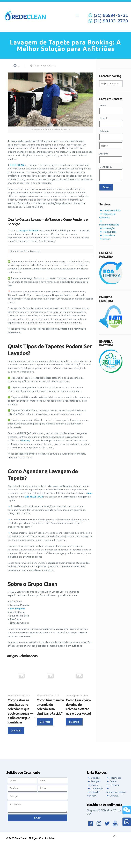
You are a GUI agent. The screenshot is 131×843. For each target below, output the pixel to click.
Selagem (95, 781)
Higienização (109, 231)
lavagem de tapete (29, 230)
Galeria (94, 785)
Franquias (114, 785)
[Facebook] (90, 823)
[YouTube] (115, 823)
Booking (25, 440)
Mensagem (105, 166)
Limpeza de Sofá (111, 210)
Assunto (103, 153)
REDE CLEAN (17, 165)
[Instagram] (99, 823)
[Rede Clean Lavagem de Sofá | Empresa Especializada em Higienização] (25, 14)
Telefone (104, 131)
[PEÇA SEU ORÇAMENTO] (126, 810)
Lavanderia (108, 235)
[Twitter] (107, 823)
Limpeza (95, 777)
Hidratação (108, 228)
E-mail (103, 118)
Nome (102, 105)
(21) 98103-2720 (110, 20)
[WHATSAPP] (126, 822)
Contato (113, 795)
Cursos (106, 239)
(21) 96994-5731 (110, 15)
